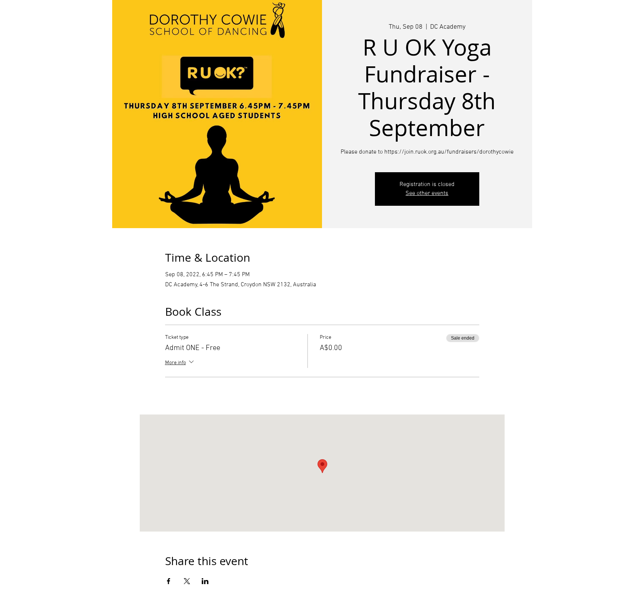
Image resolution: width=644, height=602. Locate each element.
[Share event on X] (186, 581)
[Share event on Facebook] (168, 581)
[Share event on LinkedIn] (205, 581)
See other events (426, 193)
